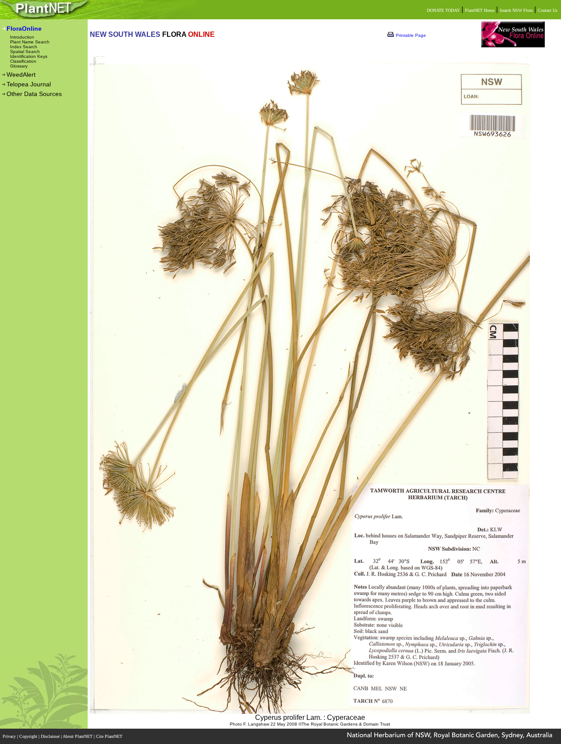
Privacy (10, 736)
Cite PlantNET (110, 736)
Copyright (29, 736)
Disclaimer (51, 736)
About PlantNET (78, 736)
